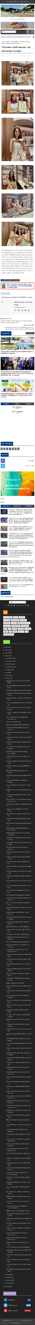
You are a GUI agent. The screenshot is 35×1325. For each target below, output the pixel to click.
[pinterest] (12, 1)
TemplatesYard (8, 1323)
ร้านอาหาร (7, 625)
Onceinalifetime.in (16, 1320)
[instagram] (24, 1)
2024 (6, 653)
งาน (27, 631)
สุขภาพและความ (8, 634)
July (8, 672)
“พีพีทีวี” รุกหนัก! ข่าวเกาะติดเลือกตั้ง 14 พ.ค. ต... (18, 1211)
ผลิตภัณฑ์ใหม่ (15, 620)
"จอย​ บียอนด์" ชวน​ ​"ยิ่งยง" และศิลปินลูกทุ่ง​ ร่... (18, 934)
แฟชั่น (14, 631)
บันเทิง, (23, 56)
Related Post (6, 333)
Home (3, 41)
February (9, 1280)
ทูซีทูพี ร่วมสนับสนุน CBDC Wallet (15, 983)
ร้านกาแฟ (27, 628)
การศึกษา (23, 620)
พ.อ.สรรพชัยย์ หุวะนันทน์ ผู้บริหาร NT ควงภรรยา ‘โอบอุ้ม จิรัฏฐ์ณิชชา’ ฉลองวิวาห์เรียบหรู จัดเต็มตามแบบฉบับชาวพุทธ (21, 528)
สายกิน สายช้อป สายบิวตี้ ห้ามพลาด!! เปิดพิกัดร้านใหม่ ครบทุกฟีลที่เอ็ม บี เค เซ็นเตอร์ (17, 352)
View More (30, 333)
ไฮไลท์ (14, 628)
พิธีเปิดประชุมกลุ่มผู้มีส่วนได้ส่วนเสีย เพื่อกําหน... (18, 725)
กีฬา (5, 628)
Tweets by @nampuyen (7, 596)
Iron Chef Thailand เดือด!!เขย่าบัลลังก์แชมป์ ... (18, 942)
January (9, 1283)
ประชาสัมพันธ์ (24, 36)
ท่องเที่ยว (21, 617)
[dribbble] (17, 1)
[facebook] (7, 1)
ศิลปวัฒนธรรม (16, 625)
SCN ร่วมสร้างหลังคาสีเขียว (13, 722)
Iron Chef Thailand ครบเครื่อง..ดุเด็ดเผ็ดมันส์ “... (18, 1247)
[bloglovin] (15, 1)
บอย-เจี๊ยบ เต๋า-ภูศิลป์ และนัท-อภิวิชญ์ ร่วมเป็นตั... (19, 690)
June (8, 675)
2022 (6, 1286)
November (10, 661)
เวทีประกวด (25, 625)
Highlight (17, 506)
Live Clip (21, 631)
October (9, 664)
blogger (6, 404)
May (8, 678)
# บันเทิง (8, 280)
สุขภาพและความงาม (23, 623)
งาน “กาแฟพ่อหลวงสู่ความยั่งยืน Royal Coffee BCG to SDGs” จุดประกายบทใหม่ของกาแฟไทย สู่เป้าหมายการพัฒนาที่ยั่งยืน (21, 579)
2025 (6, 650)
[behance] (22, 1)
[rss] (20, 1)
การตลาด (6, 620)
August (9, 670)
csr (9, 628)
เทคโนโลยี (7, 623)
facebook (28, 404)
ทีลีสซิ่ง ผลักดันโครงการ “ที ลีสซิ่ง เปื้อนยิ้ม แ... (18, 926)
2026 (6, 647)
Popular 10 (6, 506)
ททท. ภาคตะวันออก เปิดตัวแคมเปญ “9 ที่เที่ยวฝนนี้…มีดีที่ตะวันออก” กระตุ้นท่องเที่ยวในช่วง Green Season (21, 562)
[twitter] (10, 1)
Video (5, 631)
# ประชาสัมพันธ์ (15, 280)
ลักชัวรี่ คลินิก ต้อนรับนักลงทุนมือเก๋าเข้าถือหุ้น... (18, 895)
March (8, 1277)
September (10, 667)
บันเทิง (7, 41)
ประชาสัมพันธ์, (28, 56)
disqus (17, 404)
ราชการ (14, 623)
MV (10, 631)
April (8, 1274)
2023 (6, 656)
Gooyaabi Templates (26, 1323)
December (10, 658)
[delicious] (27, 1)
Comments (28, 506)
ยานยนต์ (20, 628)
